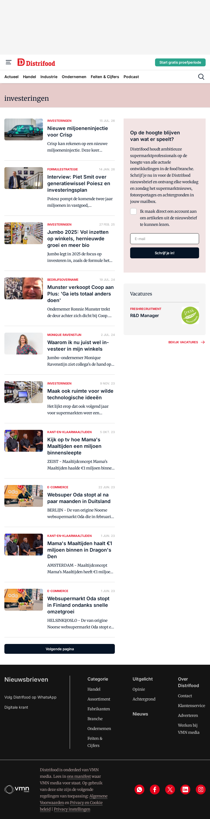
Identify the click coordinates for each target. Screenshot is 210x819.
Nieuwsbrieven (26, 679)
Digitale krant (16, 707)
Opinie (139, 689)
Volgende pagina (60, 649)
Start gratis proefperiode (180, 62)
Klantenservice (191, 705)
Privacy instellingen (72, 809)
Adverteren (188, 715)
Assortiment (99, 699)
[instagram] (201, 789)
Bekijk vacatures (183, 342)
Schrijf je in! (164, 253)
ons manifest (79, 776)
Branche (95, 718)
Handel (94, 689)
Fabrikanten (99, 708)
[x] (170, 789)
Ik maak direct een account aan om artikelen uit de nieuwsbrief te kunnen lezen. (168, 218)
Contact (185, 695)
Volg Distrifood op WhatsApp (30, 697)
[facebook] (155, 789)
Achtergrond (144, 699)
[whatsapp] (139, 789)
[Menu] (8, 62)
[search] (201, 76)
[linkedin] (185, 789)
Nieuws (140, 714)
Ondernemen (99, 728)
